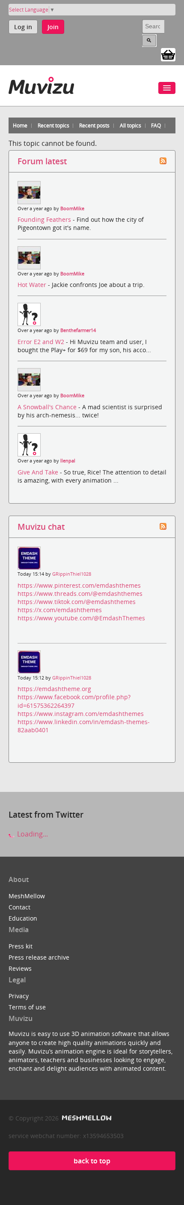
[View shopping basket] (168, 54)
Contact (19, 907)
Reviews (20, 968)
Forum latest (42, 161)
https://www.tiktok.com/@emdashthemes (77, 602)
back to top (92, 1161)
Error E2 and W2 (42, 342)
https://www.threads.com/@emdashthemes (80, 593)
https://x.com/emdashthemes (60, 610)
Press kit (21, 946)
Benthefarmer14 (78, 330)
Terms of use (27, 1007)
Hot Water (33, 285)
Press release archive (39, 957)
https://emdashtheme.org (54, 689)
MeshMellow (27, 896)
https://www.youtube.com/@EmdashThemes (81, 618)
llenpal (67, 461)
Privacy (19, 996)
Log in (23, 27)
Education (23, 918)
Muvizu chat (41, 526)
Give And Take (39, 472)
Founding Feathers (45, 219)
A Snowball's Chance (48, 407)
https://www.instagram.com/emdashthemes (81, 714)
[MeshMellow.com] (85, 1118)
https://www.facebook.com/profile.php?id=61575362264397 (74, 701)
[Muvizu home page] (41, 84)
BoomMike (72, 208)
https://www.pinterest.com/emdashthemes (79, 585)
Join (53, 27)
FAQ (156, 125)
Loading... (31, 834)
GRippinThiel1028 (71, 574)
